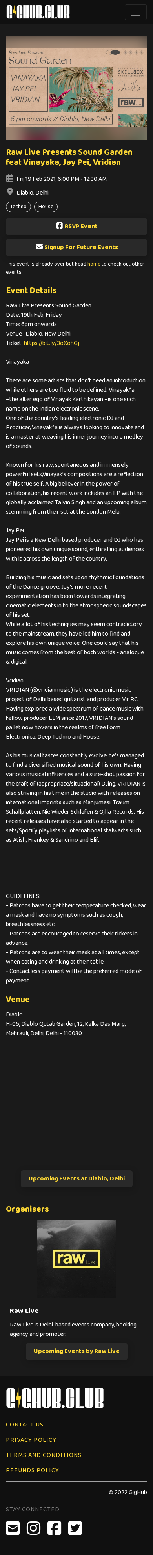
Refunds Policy (32, 1470)
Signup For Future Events (81, 247)
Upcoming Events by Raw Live (77, 1351)
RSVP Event (81, 226)
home (93, 264)
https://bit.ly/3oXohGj (51, 343)
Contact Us (25, 1424)
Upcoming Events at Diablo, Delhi (77, 1178)
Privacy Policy (31, 1440)
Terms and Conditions (44, 1455)
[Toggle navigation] (136, 12)
